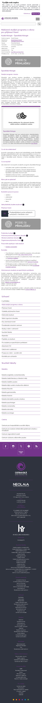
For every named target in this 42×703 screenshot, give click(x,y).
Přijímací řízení (7, 308)
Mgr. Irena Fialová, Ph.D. (25, 254)
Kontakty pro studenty (21, 636)
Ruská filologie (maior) (16, 40)
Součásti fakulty (7, 332)
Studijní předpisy (21, 633)
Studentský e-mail (21, 621)
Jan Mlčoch (34, 143)
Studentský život (21, 610)
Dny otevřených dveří (9, 322)
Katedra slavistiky (7, 409)
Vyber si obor (21, 599)
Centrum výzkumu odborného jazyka (14, 437)
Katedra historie (7, 395)
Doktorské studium (8, 315)
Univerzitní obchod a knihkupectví (21, 581)
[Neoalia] (21, 484)
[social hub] (21, 452)
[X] (21, 446)
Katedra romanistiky (11, 247)
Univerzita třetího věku (21, 677)
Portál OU (21, 619)
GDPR (21, 668)
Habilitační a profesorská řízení (21, 659)
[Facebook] (5, 446)
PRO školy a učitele (21, 673)
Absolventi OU (6, 346)
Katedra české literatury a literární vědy (14, 378)
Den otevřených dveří (21, 609)
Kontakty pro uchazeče (9, 356)
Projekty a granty (21, 658)
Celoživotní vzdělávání (9, 349)
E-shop (21, 672)
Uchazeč (5, 297)
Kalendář (21, 694)
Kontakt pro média (21, 686)
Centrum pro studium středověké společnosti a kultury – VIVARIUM (20, 429)
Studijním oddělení (12, 258)
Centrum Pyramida (32, 262)
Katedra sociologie (8, 413)
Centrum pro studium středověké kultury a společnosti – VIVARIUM (21, 569)
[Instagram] (13, 446)
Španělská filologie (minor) (17, 41)
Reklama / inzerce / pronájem (21, 678)
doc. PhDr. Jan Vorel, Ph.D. (17, 52)
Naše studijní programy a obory (12, 304)
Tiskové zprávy (21, 687)
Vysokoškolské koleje (21, 585)
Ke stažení (21, 693)
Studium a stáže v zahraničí (21, 626)
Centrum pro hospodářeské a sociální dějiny (21, 567)
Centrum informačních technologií (21, 586)
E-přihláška (5, 301)
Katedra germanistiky (9, 392)
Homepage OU (21, 540)
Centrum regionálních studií (11, 434)
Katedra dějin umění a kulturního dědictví (15, 385)
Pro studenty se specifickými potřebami (14, 342)
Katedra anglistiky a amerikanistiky (13, 375)
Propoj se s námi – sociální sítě (12, 353)
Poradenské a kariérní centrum (12, 325)
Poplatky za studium (8, 339)
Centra (4, 420)
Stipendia (5, 335)
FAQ (21, 647)
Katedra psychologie (8, 402)
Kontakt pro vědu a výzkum (21, 661)
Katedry (5, 369)
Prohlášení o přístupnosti (21, 670)
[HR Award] (21, 529)
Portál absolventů (21, 644)
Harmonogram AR (21, 625)
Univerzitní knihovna (21, 580)
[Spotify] (28, 446)
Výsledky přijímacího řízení (11, 311)
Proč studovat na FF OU (21, 607)
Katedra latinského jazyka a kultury (13, 399)
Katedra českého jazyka (9, 382)
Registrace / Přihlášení (21, 645)
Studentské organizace (21, 635)
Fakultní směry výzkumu (21, 656)
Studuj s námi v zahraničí (10, 329)
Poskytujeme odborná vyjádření (21, 689)
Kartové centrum (21, 588)
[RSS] (36, 446)
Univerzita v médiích (21, 691)
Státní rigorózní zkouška (10, 318)
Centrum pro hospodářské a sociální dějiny (16, 425)
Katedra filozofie (7, 389)
